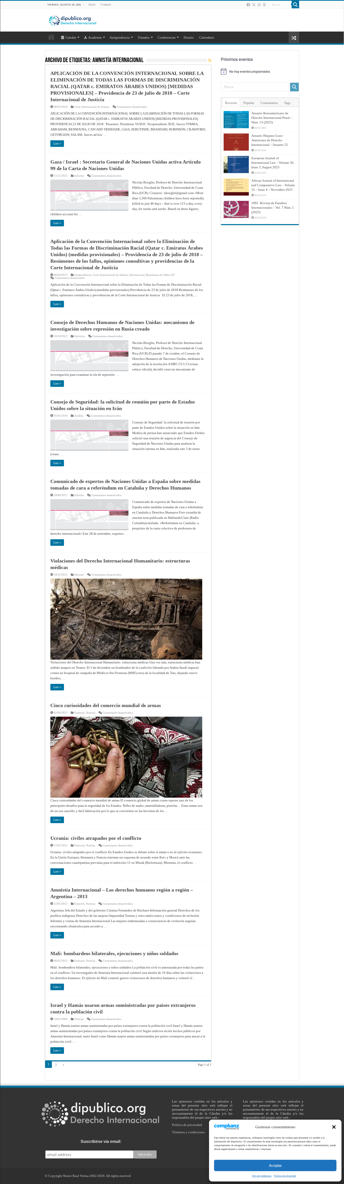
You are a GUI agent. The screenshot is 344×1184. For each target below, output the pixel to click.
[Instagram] (259, 5)
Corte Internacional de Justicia (91, 106)
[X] (254, 5)
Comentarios (269, 103)
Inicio (92, 4)
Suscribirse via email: (101, 1141)
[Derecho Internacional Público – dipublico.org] (72, 20)
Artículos (79, 336)
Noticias (90, 712)
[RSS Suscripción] (209, 61)
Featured (79, 712)
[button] (333, 1126)
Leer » (57, 143)
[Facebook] (248, 5)
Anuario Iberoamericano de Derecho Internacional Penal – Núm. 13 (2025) (271, 117)
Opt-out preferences (261, 1175)
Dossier (189, 37)
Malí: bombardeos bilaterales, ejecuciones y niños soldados (114, 953)
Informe (79, 175)
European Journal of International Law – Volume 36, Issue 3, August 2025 (272, 162)
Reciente (231, 103)
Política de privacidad (285, 1175)
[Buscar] (295, 4)
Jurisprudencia (82, 274)
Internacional (137, 274)
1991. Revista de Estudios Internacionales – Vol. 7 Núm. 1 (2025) (272, 207)
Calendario (206, 37)
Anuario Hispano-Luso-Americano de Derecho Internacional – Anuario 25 (269, 140)
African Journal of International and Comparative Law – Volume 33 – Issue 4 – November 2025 (273, 185)
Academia (95, 37)
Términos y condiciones (188, 1132)
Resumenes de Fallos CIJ (160, 274)
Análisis (78, 415)
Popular (249, 103)
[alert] (260, 71)
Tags (287, 103)
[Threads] (264, 5)
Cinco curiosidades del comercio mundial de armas (105, 705)
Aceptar (275, 1165)
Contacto (105, 4)
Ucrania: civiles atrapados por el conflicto (95, 838)
